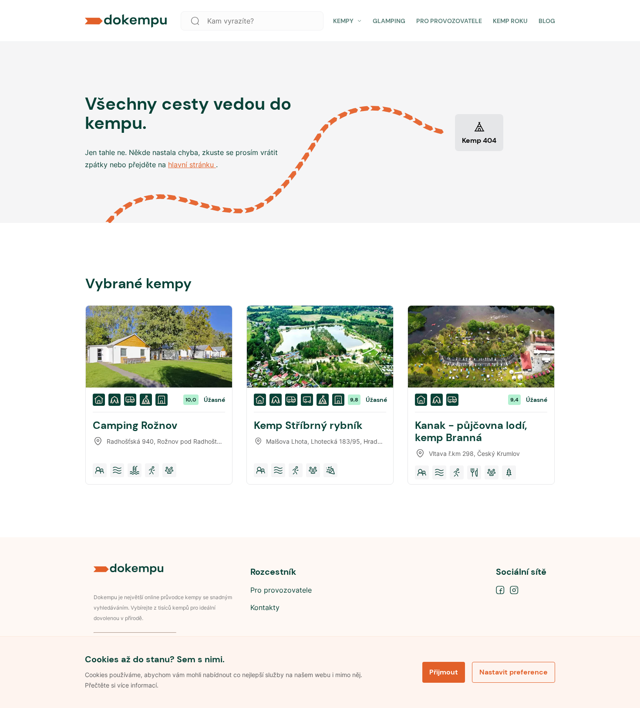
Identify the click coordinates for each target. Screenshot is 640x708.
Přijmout (443, 672)
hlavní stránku (192, 164)
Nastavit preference (513, 672)
